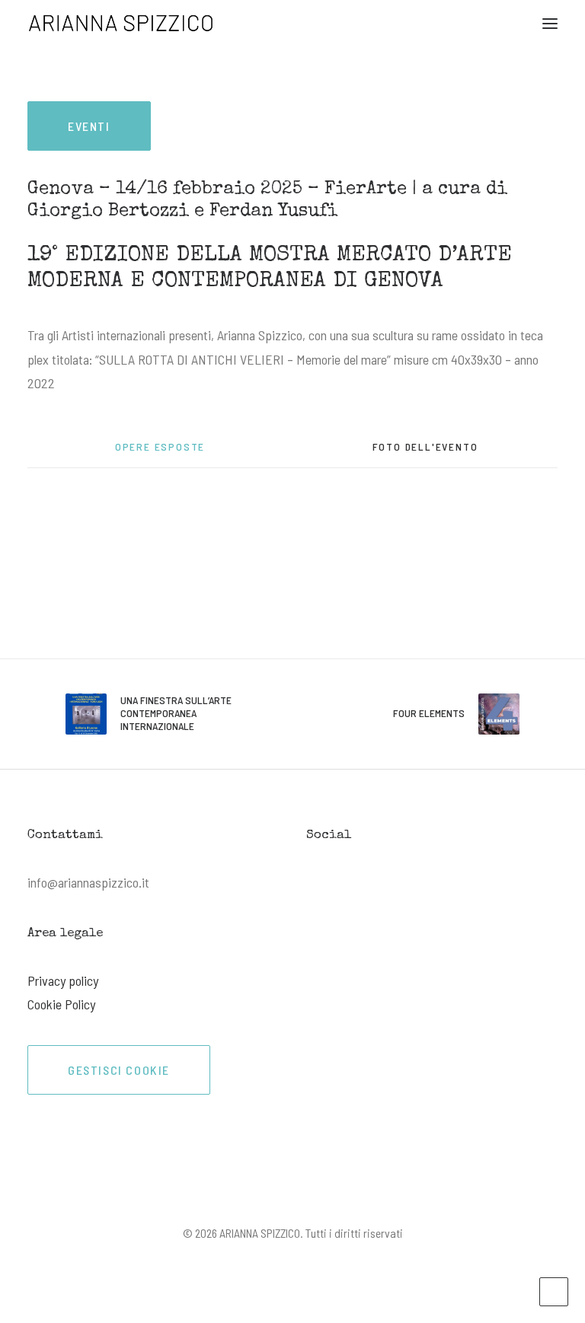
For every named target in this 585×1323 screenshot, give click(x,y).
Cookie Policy (61, 1004)
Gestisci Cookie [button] (119, 1070)
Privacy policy (62, 980)
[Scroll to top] (553, 1290)
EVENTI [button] (89, 126)
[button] (550, 23)
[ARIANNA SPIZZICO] (121, 23)
